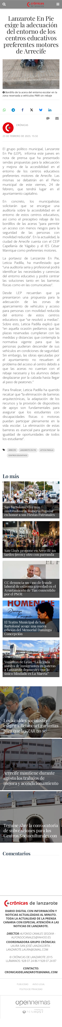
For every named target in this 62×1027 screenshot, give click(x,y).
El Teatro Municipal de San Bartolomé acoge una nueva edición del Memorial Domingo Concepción (27, 628)
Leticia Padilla (46, 450)
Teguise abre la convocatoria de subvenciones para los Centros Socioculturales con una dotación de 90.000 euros (30, 835)
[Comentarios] (48, 118)
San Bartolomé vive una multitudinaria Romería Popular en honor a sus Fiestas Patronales (29, 511)
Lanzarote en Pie (28, 450)
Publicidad (22, 984)
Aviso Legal (39, 984)
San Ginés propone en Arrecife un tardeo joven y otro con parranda (30, 552)
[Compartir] (4, 110)
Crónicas (22, 125)
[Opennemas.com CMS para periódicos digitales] (33, 1006)
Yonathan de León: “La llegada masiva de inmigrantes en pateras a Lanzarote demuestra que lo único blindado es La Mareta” (30, 667)
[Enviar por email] (57, 118)
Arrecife (12, 450)
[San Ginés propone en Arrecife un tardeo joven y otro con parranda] (31, 537)
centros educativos (17, 455)
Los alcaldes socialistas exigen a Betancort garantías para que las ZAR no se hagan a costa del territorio (30, 728)
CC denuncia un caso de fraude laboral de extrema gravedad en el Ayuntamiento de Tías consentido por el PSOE (30, 588)
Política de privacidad (30, 989)
